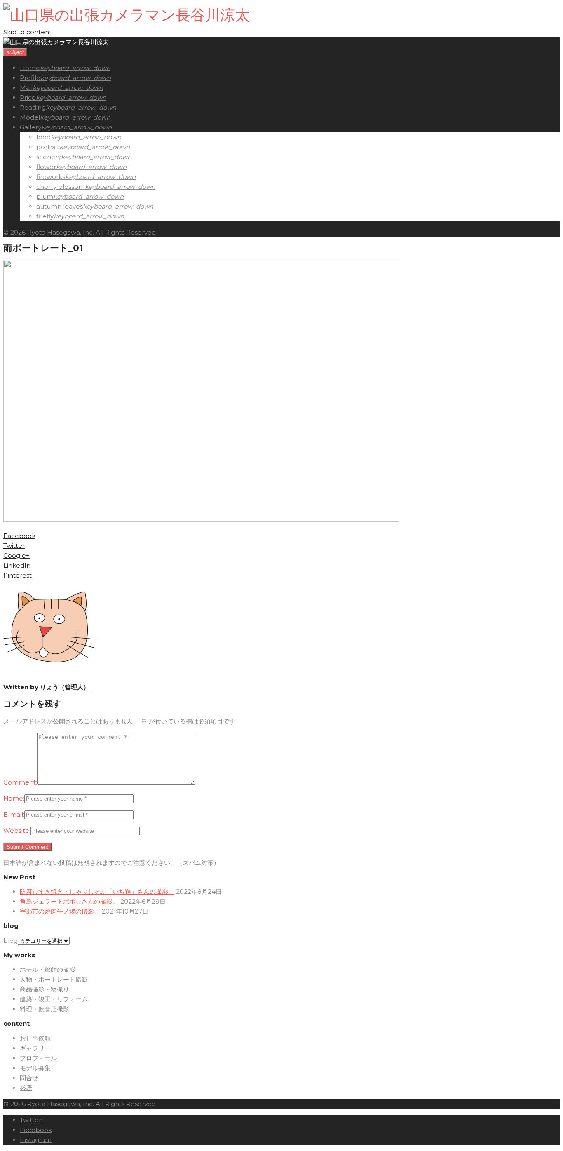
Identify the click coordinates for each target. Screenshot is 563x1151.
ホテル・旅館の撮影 (47, 969)
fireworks (50, 177)
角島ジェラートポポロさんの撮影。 (69, 901)
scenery (48, 157)
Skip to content (27, 32)
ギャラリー (35, 1048)
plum (44, 196)
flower (46, 167)
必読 (26, 1088)
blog (10, 940)
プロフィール (38, 1058)
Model (30, 117)
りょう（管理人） (64, 687)
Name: (13, 798)
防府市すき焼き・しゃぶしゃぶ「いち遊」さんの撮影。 (97, 891)
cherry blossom (60, 186)
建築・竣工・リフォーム (54, 999)
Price (28, 97)
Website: (16, 830)
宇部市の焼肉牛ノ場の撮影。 (60, 911)
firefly (45, 216)
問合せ (29, 1078)
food (43, 137)
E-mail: (13, 814)
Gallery (30, 127)
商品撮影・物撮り (44, 989)
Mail (26, 88)
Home (30, 68)
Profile (30, 78)
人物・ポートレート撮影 (54, 979)
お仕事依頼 (35, 1038)
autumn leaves (59, 206)
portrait (47, 147)
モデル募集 (35, 1068)
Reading (33, 107)
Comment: (20, 782)
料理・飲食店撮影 (44, 1009)
